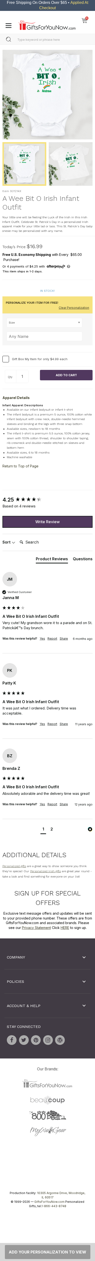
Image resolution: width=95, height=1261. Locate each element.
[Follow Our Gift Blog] (60, 1040)
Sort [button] (6, 542)
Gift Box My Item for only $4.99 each (39, 359)
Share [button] (64, 638)
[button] (43, 829)
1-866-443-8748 (53, 1206)
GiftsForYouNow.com (49, 1202)
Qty (10, 377)
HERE (65, 928)
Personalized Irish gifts (45, 871)
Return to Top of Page (20, 466)
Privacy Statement (36, 928)
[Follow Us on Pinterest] (36, 1040)
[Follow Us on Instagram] (48, 1040)
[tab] (52, 559)
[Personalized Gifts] (47, 24)
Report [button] (52, 638)
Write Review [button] (47, 521)
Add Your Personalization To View (47, 1252)
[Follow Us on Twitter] (24, 1040)
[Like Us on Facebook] (12, 1040)
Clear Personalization (74, 308)
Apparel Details (16, 398)
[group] (47, 500)
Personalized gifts (14, 866)
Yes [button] (42, 638)
